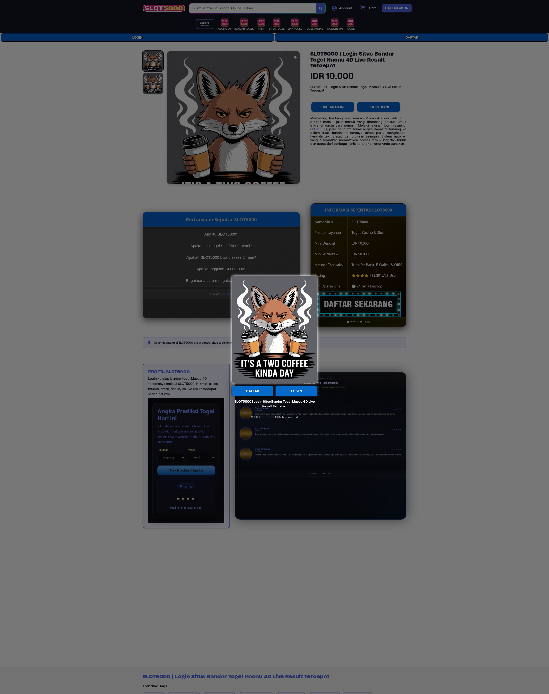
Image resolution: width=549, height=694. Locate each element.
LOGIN (296, 391)
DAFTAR (252, 391)
